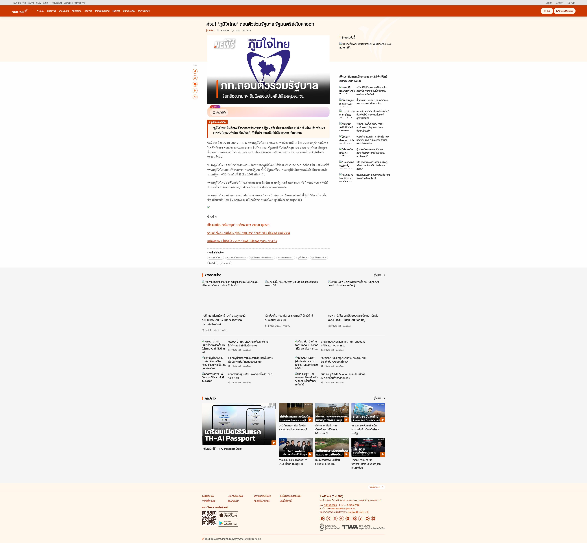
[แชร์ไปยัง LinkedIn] (195, 90)
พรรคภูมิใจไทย (214, 257)
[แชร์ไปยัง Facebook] (195, 71)
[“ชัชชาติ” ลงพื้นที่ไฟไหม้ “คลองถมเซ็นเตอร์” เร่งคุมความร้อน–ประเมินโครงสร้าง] (347, 126)
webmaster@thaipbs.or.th (343, 508)
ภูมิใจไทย (301, 257)
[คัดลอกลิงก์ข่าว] (195, 97)
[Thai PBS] (19, 11)
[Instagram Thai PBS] (335, 518)
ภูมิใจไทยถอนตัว (317, 257)
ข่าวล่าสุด (224, 263)
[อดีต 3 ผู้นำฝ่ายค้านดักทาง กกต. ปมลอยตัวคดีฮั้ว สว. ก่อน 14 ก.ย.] (307, 346)
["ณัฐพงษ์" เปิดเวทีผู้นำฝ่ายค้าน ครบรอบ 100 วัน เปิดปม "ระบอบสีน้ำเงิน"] (307, 363)
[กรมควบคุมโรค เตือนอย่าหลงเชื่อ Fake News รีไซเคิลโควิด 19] (347, 177)
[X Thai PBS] (328, 518)
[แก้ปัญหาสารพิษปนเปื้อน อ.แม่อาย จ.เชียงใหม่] (332, 447)
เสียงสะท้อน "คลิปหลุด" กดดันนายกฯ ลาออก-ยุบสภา (238, 224)
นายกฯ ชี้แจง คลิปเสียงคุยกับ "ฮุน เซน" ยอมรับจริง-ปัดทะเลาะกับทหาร (248, 233)
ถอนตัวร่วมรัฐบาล (285, 257)
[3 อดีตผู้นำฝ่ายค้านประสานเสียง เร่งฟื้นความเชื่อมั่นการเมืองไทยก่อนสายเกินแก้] (214, 363)
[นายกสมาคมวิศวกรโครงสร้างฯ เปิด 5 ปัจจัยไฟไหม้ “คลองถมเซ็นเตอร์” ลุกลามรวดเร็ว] (347, 113)
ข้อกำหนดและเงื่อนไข (262, 495)
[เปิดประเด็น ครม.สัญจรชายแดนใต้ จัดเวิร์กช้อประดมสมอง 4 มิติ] (366, 57)
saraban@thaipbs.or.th (358, 511)
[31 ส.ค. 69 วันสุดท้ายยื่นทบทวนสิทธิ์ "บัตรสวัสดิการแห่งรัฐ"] (368, 412)
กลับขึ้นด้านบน (375, 487)
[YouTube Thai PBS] (354, 518)
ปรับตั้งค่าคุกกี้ (286, 500)
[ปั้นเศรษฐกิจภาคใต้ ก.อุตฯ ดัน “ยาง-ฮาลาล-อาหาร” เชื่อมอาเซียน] (347, 102)
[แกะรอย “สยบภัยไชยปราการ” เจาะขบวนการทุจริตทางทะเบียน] (368, 447)
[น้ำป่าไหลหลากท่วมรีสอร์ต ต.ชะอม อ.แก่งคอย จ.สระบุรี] (296, 412)
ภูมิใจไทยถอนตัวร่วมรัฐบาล (260, 257)
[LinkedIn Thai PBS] (373, 518)
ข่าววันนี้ (212, 263)
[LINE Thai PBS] (347, 518)
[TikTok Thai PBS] (360, 518)
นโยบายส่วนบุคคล (235, 495)
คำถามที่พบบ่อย (208, 500)
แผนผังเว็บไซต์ (208, 495)
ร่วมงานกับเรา (233, 500)
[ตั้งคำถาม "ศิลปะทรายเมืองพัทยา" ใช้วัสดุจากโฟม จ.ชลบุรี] (332, 412)
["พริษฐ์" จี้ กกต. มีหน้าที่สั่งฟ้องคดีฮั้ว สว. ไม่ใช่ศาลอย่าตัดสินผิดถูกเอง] (214, 346)
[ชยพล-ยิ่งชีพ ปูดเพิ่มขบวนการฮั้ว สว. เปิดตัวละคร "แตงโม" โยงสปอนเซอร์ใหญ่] (356, 296)
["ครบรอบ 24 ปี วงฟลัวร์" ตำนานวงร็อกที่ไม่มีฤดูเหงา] (296, 447)
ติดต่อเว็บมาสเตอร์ (262, 500)
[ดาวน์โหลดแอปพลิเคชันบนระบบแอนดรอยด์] (228, 523)
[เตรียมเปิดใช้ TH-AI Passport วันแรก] (239, 424)
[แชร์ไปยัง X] (195, 77)
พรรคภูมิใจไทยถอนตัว (235, 257)
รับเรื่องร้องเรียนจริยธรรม (290, 495)
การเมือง (210, 30)
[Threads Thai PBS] (341, 518)
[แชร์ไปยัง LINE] (195, 84)
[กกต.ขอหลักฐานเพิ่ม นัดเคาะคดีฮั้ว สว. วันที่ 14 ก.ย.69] (214, 379)
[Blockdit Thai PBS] (367, 518)
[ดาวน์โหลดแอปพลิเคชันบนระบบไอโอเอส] (228, 515)
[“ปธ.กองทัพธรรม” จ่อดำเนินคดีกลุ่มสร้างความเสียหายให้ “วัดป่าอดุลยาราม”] (347, 164)
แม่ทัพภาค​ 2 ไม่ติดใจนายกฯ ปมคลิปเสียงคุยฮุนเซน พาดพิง (242, 241)
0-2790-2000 (330, 505)
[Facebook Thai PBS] (322, 518)
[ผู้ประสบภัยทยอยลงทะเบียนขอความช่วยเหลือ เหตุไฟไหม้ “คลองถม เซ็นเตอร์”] (347, 152)
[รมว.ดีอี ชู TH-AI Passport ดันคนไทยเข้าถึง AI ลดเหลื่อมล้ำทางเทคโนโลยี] (307, 379)
